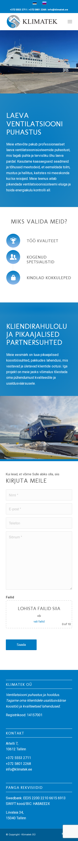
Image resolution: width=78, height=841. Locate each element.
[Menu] (70, 21)
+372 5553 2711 (18, 9)
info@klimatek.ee (58, 9)
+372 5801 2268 (37, 9)
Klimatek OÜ (28, 834)
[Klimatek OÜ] (32, 21)
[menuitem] (70, 21)
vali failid (39, 621)
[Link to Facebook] (62, 834)
